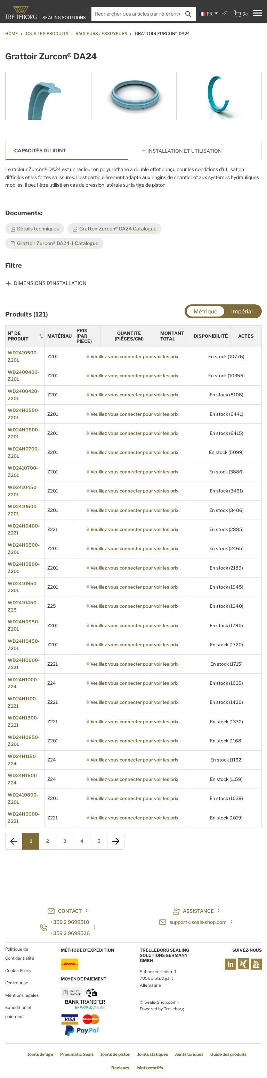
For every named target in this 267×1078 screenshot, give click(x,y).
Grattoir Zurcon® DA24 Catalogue (117, 228)
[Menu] (257, 14)
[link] (225, 13)
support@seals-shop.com (198, 922)
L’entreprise (16, 982)
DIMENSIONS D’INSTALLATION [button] (50, 283)
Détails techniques (38, 228)
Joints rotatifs (149, 1067)
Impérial (242, 311)
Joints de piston (115, 1054)
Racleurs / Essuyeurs (101, 33)
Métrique (205, 311)
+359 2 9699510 (69, 922)
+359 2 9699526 (70, 933)
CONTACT (70, 911)
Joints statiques (152, 1054)
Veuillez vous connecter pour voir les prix (134, 356)
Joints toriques (189, 1054)
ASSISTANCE (198, 911)
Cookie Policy (18, 970)
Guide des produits (228, 1054)
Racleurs (120, 1067)
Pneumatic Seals (77, 1054)
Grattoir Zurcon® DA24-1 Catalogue (57, 243)
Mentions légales (22, 995)
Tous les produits (46, 33)
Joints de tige (40, 1054)
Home (11, 33)
